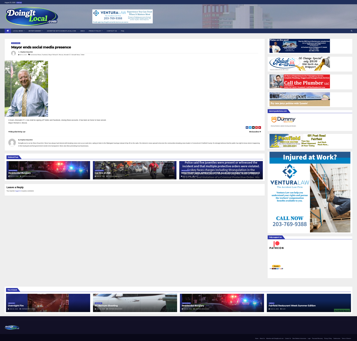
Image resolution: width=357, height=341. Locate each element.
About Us (262, 338)
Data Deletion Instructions (299, 338)
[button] (351, 31)
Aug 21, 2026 (274, 309)
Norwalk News (75, 54)
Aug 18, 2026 (101, 176)
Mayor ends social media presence (41, 47)
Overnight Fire (16, 305)
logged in (18, 191)
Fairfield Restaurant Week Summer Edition (292, 305)
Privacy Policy (95, 31)
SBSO (82, 31)
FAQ (122, 31)
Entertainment (35, 31)
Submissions (336, 338)
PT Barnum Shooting (106, 305)
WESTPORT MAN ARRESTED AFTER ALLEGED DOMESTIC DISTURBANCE (220, 173)
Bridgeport (11, 303)
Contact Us (112, 31)
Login (309, 338)
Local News (18, 31)
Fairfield (271, 303)
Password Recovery (317, 338)
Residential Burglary (19, 173)
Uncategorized (16, 43)
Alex (196, 176)
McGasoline (254, 132)
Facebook (45, 54)
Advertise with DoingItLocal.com (61, 31)
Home (256, 338)
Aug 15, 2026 (187, 176)
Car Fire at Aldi (103, 173)
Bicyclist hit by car (17, 132)
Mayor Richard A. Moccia (55, 54)
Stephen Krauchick (26, 52)
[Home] (8, 31)
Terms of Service (346, 338)
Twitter (83, 54)
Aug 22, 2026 (14, 176)
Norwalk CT (67, 54)
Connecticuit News (35, 54)
